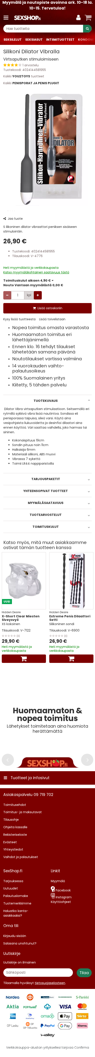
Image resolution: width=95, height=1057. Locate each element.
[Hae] (87, 28)
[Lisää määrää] (38, 295)
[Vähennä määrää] (7, 295)
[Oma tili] (78, 18)
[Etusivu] (27, 18)
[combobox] (47, 28)
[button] (47, 65)
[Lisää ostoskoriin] (24, 658)
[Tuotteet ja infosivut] (7, 17)
